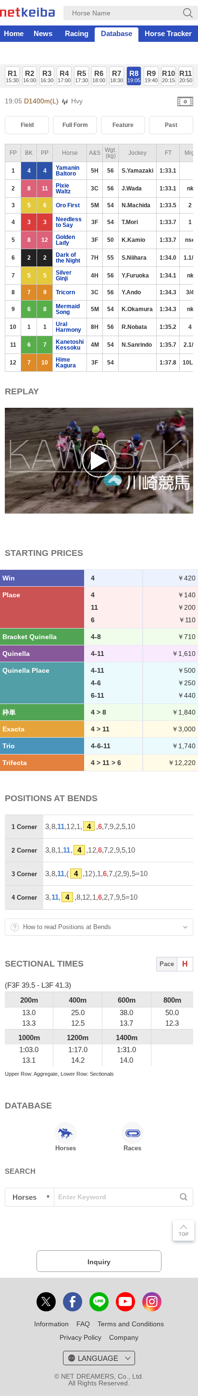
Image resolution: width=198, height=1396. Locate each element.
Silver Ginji (64, 275)
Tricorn (65, 292)
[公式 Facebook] (72, 1301)
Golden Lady (65, 240)
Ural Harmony (68, 327)
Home (14, 33)
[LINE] (99, 1301)
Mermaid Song (68, 309)
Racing (76, 33)
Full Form (75, 125)
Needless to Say (69, 222)
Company (123, 1337)
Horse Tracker (168, 33)
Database (116, 33)
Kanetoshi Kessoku (70, 345)
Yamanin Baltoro (67, 170)
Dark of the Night (68, 258)
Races (132, 1148)
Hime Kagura (66, 362)
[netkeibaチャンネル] (125, 1301)
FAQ (83, 1324)
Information (51, 1324)
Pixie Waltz (63, 188)
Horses (65, 1148)
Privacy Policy (80, 1337)
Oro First (68, 205)
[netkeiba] (27, 14)
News (43, 33)
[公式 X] (46, 1301)
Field (27, 125)
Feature (123, 125)
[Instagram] (151, 1301)
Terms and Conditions (131, 1324)
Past (171, 125)
